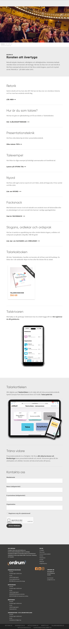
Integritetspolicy (43, 563)
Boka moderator (17, 594)
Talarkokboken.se (57, 625)
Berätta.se (45, 625)
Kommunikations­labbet (45, 554)
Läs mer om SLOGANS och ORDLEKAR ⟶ (23, 241)
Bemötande (11, 599)
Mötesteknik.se (33, 625)
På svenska (42, 552)
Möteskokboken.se (24, 627)
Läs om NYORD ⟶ (13, 191)
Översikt (11, 571)
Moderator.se (20, 625)
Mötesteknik (12, 584)
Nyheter (41, 556)
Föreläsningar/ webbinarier (15, 573)
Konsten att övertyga (17, 581)
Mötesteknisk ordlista (18, 596)
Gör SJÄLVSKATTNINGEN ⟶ (17, 122)
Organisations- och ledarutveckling (20, 612)
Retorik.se (8, 625)
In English (42, 550)
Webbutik (42, 561)
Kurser (10, 575)
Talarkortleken (23, 392)
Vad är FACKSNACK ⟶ (15, 216)
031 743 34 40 (50, 578)
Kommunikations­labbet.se (42, 627)
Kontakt (41, 559)
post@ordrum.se (51, 579)
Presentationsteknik (14, 570)
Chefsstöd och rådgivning (15, 620)
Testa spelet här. (46, 395)
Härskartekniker (13, 609)
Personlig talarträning (14, 579)
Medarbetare (42, 557)
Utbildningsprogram (14, 577)
